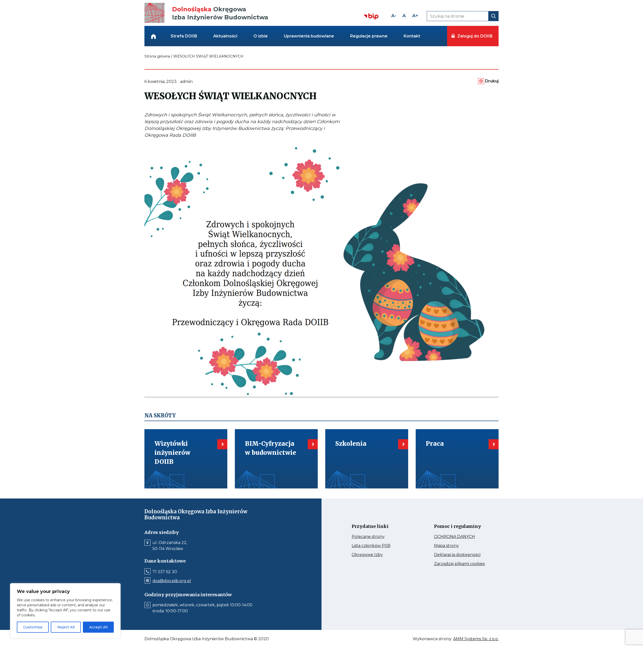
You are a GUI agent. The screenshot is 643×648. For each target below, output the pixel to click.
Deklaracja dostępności (461, 555)
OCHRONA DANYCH (461, 537)
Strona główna (157, 56)
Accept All (98, 627)
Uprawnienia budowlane (309, 36)
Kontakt (412, 36)
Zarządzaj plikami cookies (461, 564)
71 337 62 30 (164, 572)
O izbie (260, 36)
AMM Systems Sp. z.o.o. (476, 639)
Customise (32, 627)
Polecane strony (377, 537)
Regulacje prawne (369, 36)
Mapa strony (453, 546)
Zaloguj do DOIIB (475, 36)
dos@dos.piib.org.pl (171, 581)
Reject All (66, 627)
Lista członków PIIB (379, 546)
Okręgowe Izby (378, 555)
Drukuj (492, 81)
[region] (65, 610)
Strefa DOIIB (184, 36)
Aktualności (225, 36)
